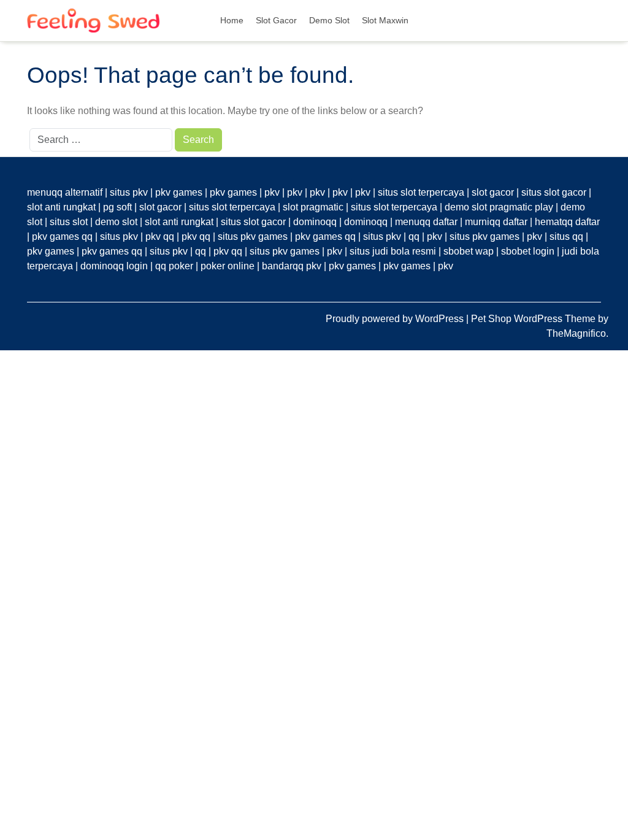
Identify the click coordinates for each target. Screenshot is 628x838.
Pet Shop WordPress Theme (534, 318)
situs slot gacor (553, 192)
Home (231, 20)
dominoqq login (114, 266)
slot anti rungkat (61, 207)
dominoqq (315, 222)
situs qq (566, 236)
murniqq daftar (496, 222)
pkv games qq (62, 236)
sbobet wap (468, 251)
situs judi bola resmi (393, 251)
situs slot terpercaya (421, 192)
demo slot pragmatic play (499, 207)
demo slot (116, 222)
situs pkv (129, 192)
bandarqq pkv (291, 266)
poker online (228, 266)
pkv (272, 192)
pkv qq (159, 236)
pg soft (117, 207)
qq (413, 236)
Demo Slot (329, 20)
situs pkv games (253, 236)
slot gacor (493, 192)
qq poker (174, 266)
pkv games (178, 192)
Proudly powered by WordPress (396, 318)
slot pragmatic (313, 207)
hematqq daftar (567, 222)
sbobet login (527, 251)
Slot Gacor (276, 20)
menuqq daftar (426, 222)
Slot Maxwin (385, 20)
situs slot (69, 222)
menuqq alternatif (64, 192)
